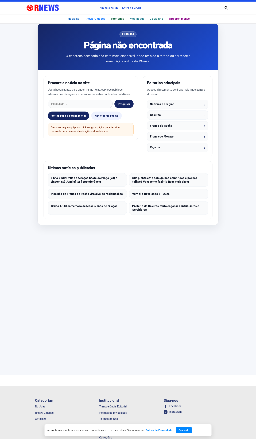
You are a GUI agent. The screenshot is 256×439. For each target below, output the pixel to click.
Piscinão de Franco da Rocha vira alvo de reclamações (87, 194)
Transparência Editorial (113, 406)
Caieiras (155, 115)
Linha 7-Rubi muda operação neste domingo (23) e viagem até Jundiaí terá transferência (84, 180)
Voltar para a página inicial (68, 115)
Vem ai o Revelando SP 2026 (150, 194)
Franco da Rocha (161, 125)
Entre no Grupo (131, 7)
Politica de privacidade (113, 412)
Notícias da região (106, 115)
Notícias (74, 18)
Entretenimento (179, 18)
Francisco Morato (162, 136)
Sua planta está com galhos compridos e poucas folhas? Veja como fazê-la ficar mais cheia (164, 180)
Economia (117, 18)
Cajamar (155, 147)
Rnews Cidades (95, 18)
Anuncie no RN (109, 7)
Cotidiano (156, 18)
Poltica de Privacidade (159, 430)
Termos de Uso (108, 419)
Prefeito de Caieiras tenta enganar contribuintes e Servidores (165, 208)
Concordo (184, 430)
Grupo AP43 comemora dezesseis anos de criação (84, 206)
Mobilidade (137, 18)
